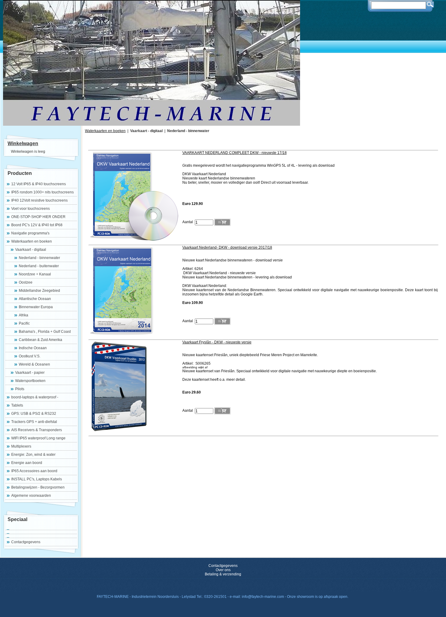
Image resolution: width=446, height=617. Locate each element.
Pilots (19, 389)
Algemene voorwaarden (31, 495)
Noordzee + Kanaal (35, 274)
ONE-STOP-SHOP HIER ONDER (38, 217)
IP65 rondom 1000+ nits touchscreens (42, 192)
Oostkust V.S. (29, 356)
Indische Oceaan (33, 348)
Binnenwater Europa (36, 307)
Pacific (24, 323)
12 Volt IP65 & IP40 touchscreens (38, 184)
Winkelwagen (23, 143)
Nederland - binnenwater (39, 258)
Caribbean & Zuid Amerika (40, 340)
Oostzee (25, 282)
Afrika (23, 315)
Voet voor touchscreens (30, 208)
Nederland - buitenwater (39, 266)
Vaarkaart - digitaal (30, 249)
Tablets (17, 405)
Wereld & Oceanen (34, 364)
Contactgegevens (25, 542)
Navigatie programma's (30, 233)
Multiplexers (21, 446)
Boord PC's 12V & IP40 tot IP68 (37, 225)
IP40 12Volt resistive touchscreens (39, 200)
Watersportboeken (30, 381)
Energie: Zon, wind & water (33, 454)
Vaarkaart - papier (30, 372)
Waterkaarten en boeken (31, 241)
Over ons (223, 570)
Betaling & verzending (223, 574)
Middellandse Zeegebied (39, 290)
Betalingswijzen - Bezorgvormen (38, 487)
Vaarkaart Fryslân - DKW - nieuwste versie (217, 342)
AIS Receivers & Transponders (36, 430)
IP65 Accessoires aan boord (34, 471)
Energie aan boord (26, 463)
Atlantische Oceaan (35, 299)
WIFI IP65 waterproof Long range (38, 438)
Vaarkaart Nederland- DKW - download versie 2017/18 (227, 247)
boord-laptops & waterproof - (34, 397)
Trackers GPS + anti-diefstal (34, 422)
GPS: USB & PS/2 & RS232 (33, 413)
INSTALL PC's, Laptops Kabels (36, 479)
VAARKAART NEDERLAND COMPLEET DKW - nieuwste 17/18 (234, 153)
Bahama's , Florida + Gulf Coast (45, 331)
